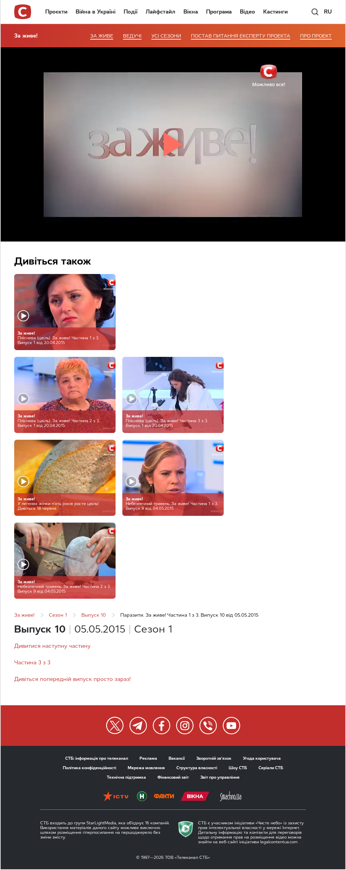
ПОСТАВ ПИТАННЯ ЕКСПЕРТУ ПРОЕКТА (240, 36)
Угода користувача (262, 758)
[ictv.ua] (115, 797)
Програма (219, 11)
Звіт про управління (220, 777)
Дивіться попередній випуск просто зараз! (72, 679)
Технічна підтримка (126, 777)
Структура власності (196, 767)
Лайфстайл (160, 11)
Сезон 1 (58, 615)
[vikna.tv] (195, 797)
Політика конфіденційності (89, 767)
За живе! (26, 35)
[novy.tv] (142, 797)
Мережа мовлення (146, 767)
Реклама (148, 758)
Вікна (190, 11)
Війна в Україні (96, 11)
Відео (247, 11)
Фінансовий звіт (173, 777)
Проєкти (56, 11)
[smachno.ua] (230, 797)
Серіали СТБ (270, 767)
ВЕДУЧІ (132, 36)
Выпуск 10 (93, 615)
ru (328, 11)
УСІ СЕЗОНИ (166, 36)
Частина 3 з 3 (32, 662)
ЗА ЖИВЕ (101, 36)
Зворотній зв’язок (213, 758)
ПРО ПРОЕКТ (316, 36)
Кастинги (275, 11)
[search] (315, 11)
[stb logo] (23, 11)
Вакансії (177, 758)
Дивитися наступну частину (52, 646)
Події (131, 11)
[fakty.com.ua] (164, 797)
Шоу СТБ (238, 767)
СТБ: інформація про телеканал (96, 758)
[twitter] (115, 725)
